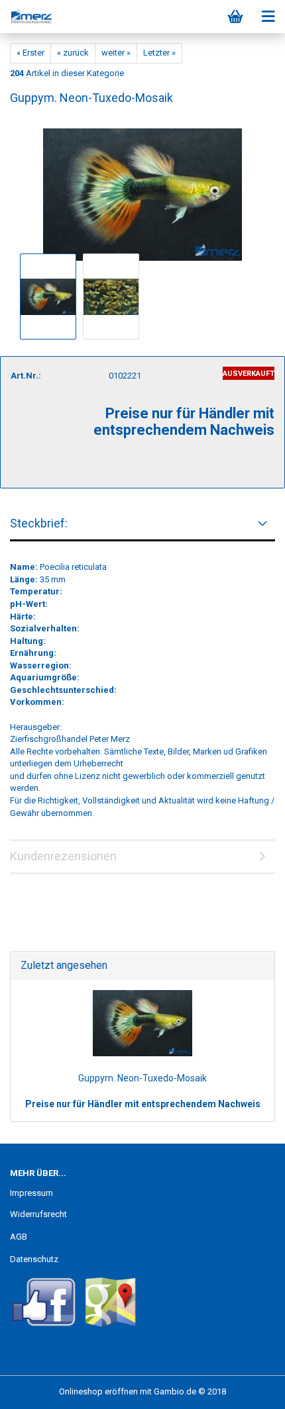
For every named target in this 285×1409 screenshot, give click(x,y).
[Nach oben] (248, 1389)
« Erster (30, 53)
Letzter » (159, 53)
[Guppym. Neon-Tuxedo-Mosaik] (142, 189)
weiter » (116, 53)
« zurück (73, 53)
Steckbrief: (39, 523)
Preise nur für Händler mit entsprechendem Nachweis (142, 1104)
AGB (18, 1237)
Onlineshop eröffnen (98, 1391)
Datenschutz (34, 1259)
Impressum (31, 1193)
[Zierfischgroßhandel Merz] (26, 16)
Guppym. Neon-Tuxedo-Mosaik (142, 1078)
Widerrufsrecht (38, 1214)
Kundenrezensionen (63, 856)
